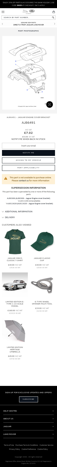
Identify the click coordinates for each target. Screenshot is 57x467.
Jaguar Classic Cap (42, 259)
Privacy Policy (14, 449)
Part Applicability (28, 168)
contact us (24, 180)
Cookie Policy (43, 449)
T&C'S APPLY (40, 5)
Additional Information (18, 211)
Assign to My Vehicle (28, 160)
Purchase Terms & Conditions (27, 445)
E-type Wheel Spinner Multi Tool (42, 303)
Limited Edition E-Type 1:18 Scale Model (15, 304)
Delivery (10, 217)
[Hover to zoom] (28, 73)
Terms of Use (9, 445)
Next (54, 24)
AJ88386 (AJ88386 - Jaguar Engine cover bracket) (28, 198)
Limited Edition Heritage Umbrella (15, 349)
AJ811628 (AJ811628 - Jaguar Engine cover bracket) (30, 203)
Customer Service (46, 445)
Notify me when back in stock (28, 139)
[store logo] (28, 12)
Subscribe (28, 399)
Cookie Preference (29, 449)
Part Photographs (28, 31)
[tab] (28, 212)
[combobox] (28, 17)
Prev (2, 24)
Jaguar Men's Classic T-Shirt (15, 259)
